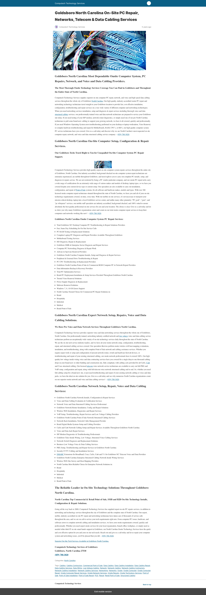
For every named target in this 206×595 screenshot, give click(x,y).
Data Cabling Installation (124, 565)
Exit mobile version (103, 591)
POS (96, 575)
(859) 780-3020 (123, 134)
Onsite (119, 570)
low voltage (123, 336)
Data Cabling (108, 565)
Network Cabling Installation (66, 570)
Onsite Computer (129, 570)
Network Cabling (114, 568)
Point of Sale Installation (68, 575)
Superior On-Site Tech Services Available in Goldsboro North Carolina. (82, 541)
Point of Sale (80, 190)
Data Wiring (77, 568)
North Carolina (97, 101)
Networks (112, 570)
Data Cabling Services (63, 568)
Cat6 (148, 362)
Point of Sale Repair (86, 575)
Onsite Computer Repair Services (74, 573)
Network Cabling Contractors (133, 568)
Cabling (63, 565)
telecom (90, 366)
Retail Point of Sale (112, 575)
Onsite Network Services (97, 573)
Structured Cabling (128, 575)
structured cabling (61, 114)
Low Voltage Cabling (91, 568)
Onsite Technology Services (131, 573)
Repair (101, 575)
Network (103, 568)
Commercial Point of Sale (93, 565)
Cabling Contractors (74, 565)
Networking (103, 570)
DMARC (60, 454)
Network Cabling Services (88, 570)
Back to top (147, 584)
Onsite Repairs (113, 573)
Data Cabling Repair (142, 565)
